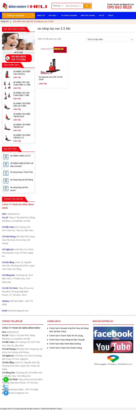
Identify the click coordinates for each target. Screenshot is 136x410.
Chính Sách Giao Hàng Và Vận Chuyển (67, 340)
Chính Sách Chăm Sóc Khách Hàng (65, 348)
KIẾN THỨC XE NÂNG (88, 15)
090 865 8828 (18, 57)
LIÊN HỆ (110, 15)
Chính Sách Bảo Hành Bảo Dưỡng (65, 344)
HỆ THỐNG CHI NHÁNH (69, 15)
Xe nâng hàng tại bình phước (19, 189)
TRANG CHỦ (41, 15)
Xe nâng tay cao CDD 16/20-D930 (51, 78)
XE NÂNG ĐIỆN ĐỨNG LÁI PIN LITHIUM (21, 165)
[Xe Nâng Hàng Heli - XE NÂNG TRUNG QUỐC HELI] (25, 6)
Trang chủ (5, 21)
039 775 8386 (18, 59)
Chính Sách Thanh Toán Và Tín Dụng (66, 336)
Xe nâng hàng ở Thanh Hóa (21, 172)
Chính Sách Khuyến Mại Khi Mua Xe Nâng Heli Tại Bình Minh (68, 330)
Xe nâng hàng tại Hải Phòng (21, 180)
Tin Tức (101, 15)
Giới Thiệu (52, 15)
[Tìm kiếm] (87, 6)
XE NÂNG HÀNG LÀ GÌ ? (20, 156)
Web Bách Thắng (55, 408)
